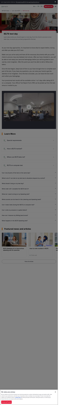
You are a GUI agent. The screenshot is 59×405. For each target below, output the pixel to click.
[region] (29, 397)
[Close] (55, 392)
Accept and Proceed (6, 402)
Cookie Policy (18, 397)
